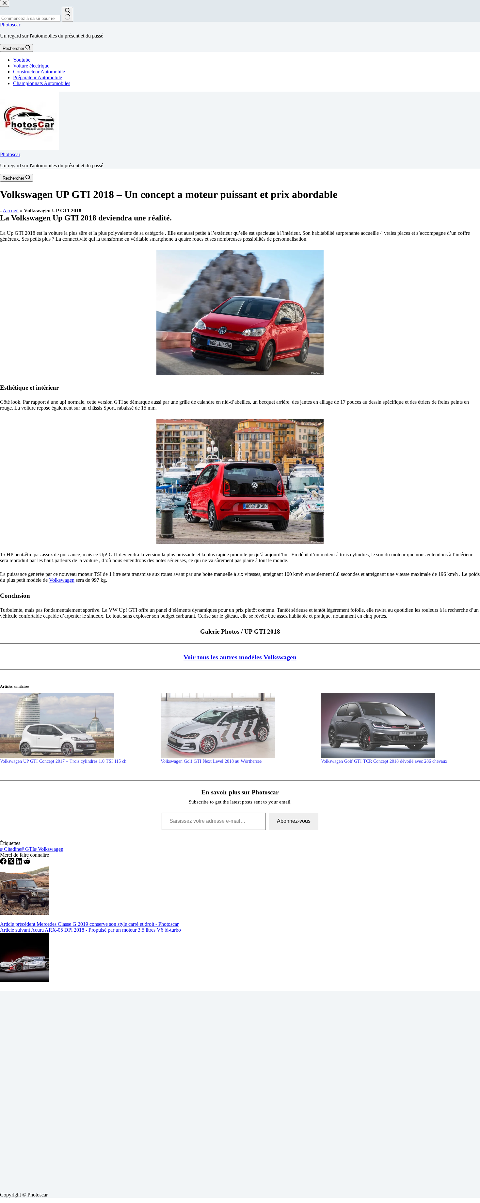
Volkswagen (61, 580)
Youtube (21, 60)
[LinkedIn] (20, 862)
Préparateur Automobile (37, 77)
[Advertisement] (196, 1089)
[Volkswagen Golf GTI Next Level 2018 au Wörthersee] (238, 725)
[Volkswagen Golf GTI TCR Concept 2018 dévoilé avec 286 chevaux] (398, 725)
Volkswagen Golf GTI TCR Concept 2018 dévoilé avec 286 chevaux (384, 761)
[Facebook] (4, 862)
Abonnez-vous (294, 821)
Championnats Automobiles (41, 83)
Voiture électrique (31, 65)
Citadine (10, 849)
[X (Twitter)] (12, 862)
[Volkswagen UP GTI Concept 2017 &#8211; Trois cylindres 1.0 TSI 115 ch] (77, 725)
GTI (27, 849)
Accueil (11, 210)
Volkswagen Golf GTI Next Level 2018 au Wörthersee (211, 761)
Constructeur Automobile (39, 71)
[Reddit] (27, 862)
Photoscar (10, 24)
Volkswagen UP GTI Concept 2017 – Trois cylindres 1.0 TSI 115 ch (63, 761)
